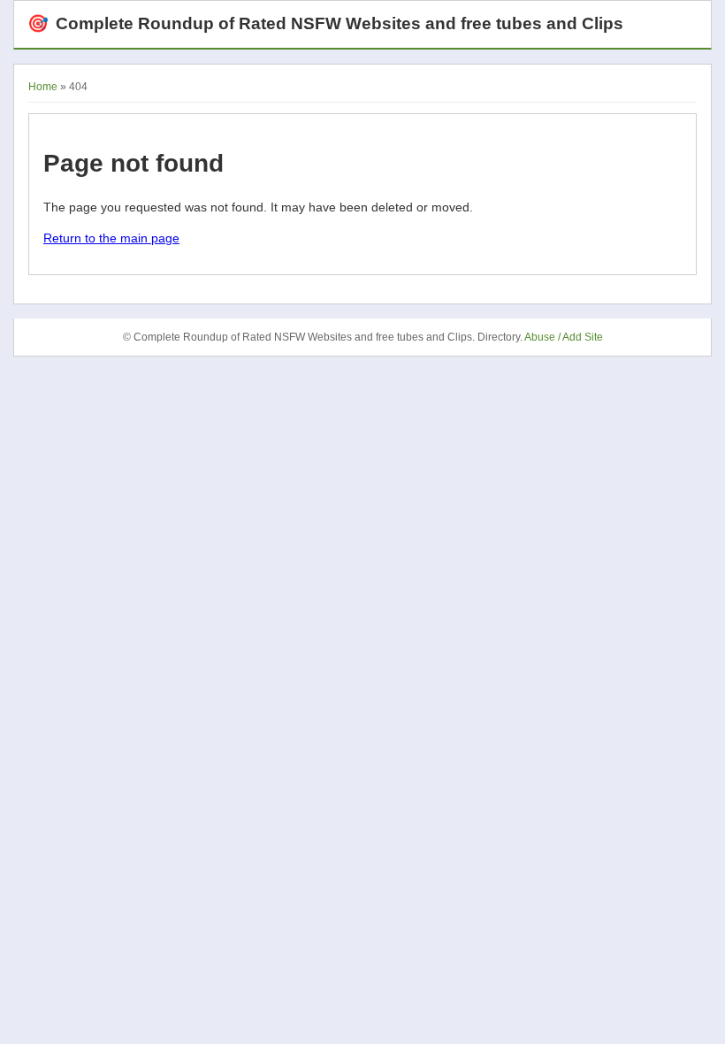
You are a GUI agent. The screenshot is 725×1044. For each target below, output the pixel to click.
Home (42, 87)
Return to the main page (111, 238)
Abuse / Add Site (563, 337)
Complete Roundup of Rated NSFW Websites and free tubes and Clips (325, 23)
